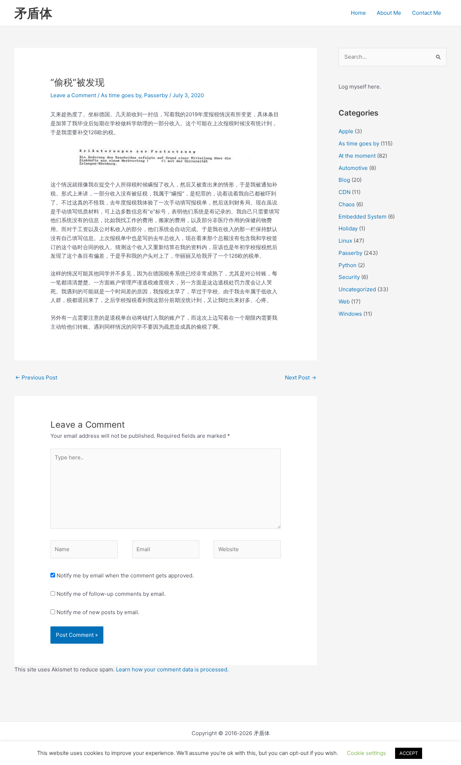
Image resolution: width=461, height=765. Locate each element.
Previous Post (36, 377)
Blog (344, 179)
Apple (346, 131)
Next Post (300, 377)
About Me (389, 12)
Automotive (353, 168)
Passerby (156, 95)
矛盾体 (33, 13)
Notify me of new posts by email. (98, 612)
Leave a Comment (73, 95)
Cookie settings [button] (366, 753)
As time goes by (121, 95)
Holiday (348, 228)
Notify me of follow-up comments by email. (111, 593)
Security (349, 277)
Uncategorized (357, 289)
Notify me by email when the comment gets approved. (124, 575)
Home (358, 12)
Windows (350, 313)
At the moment (357, 155)
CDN (344, 192)
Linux (345, 240)
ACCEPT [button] (408, 753)
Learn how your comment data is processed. (172, 669)
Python (348, 265)
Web (344, 301)
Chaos (347, 204)
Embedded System (362, 216)
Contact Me (426, 12)
